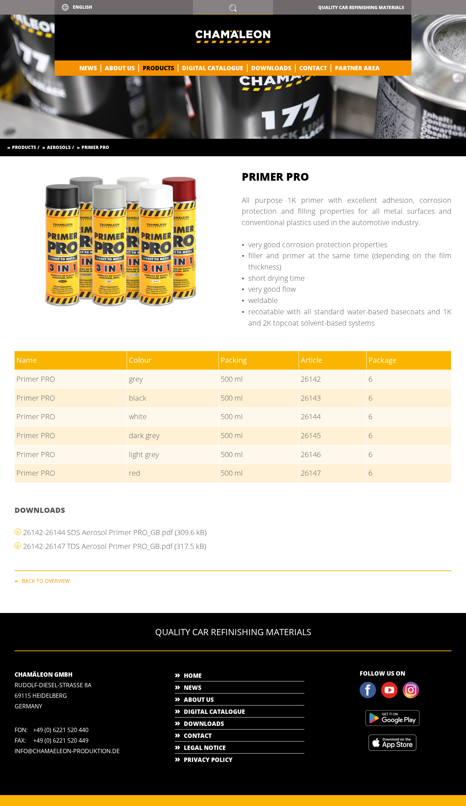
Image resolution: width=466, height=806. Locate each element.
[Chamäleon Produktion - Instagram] (413, 696)
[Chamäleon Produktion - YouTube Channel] (391, 696)
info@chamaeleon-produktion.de (67, 751)
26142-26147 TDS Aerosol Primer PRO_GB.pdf (114, 546)
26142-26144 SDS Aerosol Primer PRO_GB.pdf (114, 532)
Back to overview (46, 580)
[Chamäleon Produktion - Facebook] (370, 696)
